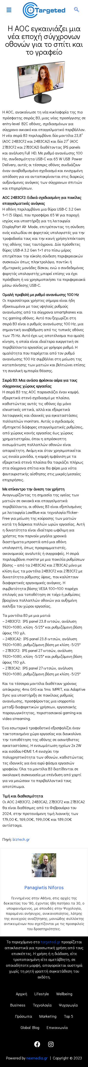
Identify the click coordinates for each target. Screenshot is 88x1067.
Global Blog (30, 1027)
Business (17, 1004)
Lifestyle (41, 993)
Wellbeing (64, 993)
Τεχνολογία (42, 1004)
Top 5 (68, 1016)
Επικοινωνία (57, 1027)
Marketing (47, 1016)
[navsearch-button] (76, 10)
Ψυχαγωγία (68, 1004)
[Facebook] (37, 1044)
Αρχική (21, 993)
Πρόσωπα (23, 1016)
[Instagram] (51, 1044)
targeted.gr (50, 941)
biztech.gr (21, 839)
